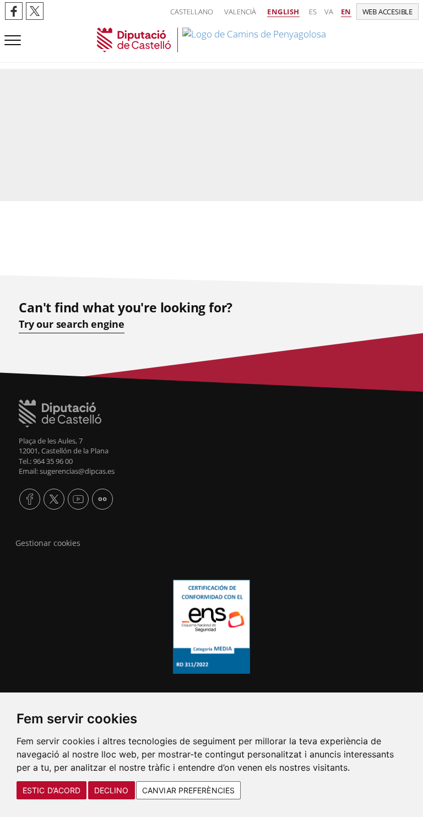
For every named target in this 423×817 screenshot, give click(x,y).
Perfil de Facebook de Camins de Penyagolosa (14, 11)
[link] (211, 40)
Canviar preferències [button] (188, 790)
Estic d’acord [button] (51, 790)
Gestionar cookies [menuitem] (47, 543)
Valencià (240, 12)
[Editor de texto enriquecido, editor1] (211, 207)
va (328, 12)
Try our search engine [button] (71, 324)
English (283, 12)
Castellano (191, 12)
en (346, 12)
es (313, 12)
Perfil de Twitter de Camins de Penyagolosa (35, 11)
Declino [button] (111, 790)
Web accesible (387, 12)
